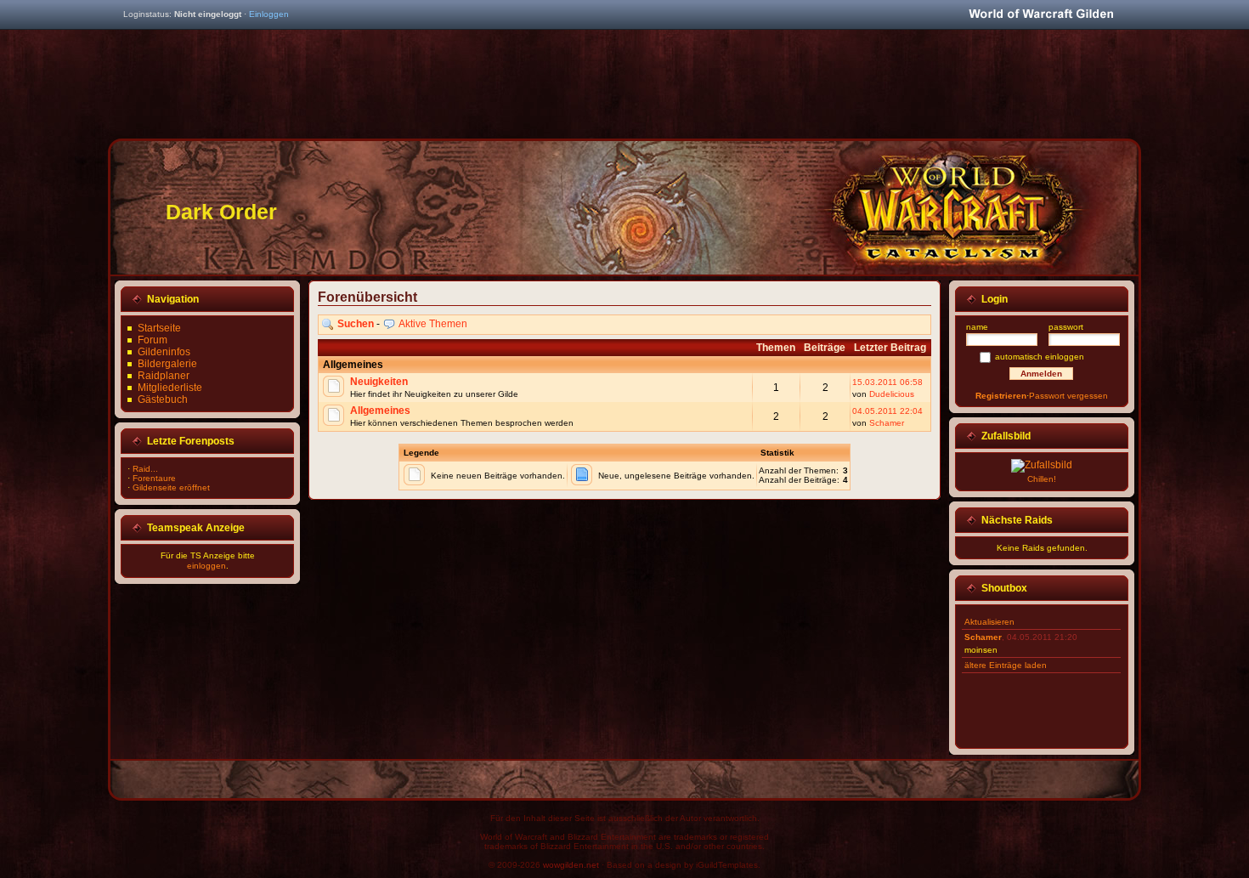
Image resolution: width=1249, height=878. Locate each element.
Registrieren (1000, 395)
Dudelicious (891, 394)
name (977, 326)
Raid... (145, 468)
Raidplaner (163, 376)
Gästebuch (163, 399)
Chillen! (1041, 479)
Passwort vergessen (1068, 395)
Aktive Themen (432, 324)
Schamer (886, 423)
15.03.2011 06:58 (887, 382)
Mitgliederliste (170, 388)
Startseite (159, 328)
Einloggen (269, 14)
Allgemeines (380, 410)
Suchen (355, 324)
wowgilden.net (571, 865)
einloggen (206, 565)
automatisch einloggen (1039, 356)
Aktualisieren (989, 621)
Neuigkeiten (379, 382)
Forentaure (154, 478)
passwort (1065, 326)
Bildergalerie (167, 364)
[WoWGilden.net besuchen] (1041, 15)
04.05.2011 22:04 (887, 411)
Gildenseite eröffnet (171, 487)
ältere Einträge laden (1005, 665)
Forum (152, 340)
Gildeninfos (164, 352)
